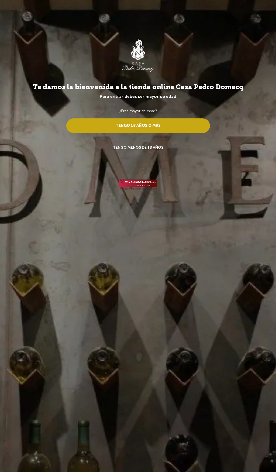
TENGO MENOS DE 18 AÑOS (138, 147)
